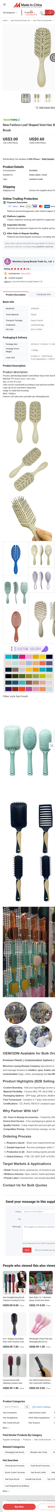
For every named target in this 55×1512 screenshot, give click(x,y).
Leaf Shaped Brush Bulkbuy (17, 1486)
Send (27, 1250)
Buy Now (19, 1506)
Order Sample (48, 159)
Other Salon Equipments (39, 1417)
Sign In (7, 281)
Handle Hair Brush (33, 1479)
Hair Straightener (10, 1417)
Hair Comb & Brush (11, 1422)
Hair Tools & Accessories (42, 20)
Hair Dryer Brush (12, 1479)
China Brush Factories (14, 1465)
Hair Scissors (34, 1422)
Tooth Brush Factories (40, 1465)
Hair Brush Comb (38, 1472)
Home (5, 20)
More (5, 1427)
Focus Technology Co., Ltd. (35, 1501)
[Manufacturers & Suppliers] (27, 5)
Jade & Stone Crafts (37, 1412)
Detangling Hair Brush (14, 1452)
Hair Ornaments (10, 1412)
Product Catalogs (42, 1407)
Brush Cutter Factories (15, 1472)
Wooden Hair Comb (38, 1452)
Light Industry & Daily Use (20, 20)
